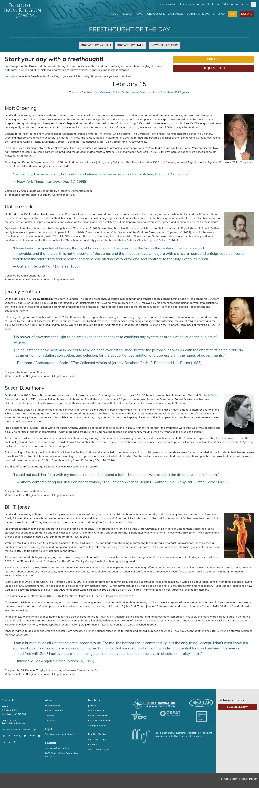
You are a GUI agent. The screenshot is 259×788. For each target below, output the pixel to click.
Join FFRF (214, 59)
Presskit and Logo (97, 739)
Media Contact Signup (99, 749)
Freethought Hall (53, 706)
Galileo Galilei (121, 92)
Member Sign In (96, 711)
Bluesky (210, 4)
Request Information (55, 711)
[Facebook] (197, 4)
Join (232, 14)
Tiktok (225, 4)
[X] (218, 4)
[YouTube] (232, 4)
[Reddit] (237, 4)
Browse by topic (164, 45)
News (138, 14)
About (115, 14)
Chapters (49, 716)
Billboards (93, 745)
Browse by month (96, 45)
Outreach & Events (201, 14)
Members (94, 700)
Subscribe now (237, 707)
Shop (221, 14)
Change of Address (97, 726)
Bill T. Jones (182, 92)
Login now (11, 76)
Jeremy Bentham (141, 92)
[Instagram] (202, 4)
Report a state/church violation (60, 734)
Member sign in (186, 4)
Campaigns (176, 14)
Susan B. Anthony (163, 92)
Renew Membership (98, 716)
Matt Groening (102, 92)
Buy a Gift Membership (99, 721)
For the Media (97, 734)
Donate (246, 14)
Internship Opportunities (57, 748)
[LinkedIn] (242, 4)
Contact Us (8, 700)
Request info (214, 68)
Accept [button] (250, 783)
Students (50, 743)
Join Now (92, 706)
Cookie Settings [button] (234, 783)
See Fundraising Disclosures (13, 723)
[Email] (247, 4)
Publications (155, 14)
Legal (127, 14)
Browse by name (130, 45)
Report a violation (167, 4)
